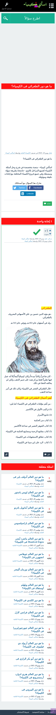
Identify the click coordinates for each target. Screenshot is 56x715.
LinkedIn (30, 194)
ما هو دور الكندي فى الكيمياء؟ (29, 600)
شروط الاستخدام (23, 712)
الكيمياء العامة (25, 153)
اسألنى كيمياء (33, 563)
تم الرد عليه (48, 239)
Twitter (22, 188)
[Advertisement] (28, 52)
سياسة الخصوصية (38, 712)
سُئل (50, 153)
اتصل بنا (50, 712)
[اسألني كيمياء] (35, 4)
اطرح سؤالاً (32, 18)
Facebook (38, 188)
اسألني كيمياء (29, 486)
